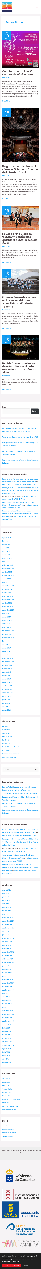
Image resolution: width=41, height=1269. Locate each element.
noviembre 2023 (8, 599)
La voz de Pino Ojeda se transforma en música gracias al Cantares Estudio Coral (19, 238)
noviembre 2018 (8, 662)
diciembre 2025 (7, 565)
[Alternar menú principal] (36, 7)
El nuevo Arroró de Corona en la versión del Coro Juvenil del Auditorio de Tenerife (19, 302)
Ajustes (26, 1265)
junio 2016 (6, 699)
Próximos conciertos (9, 757)
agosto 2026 (6, 537)
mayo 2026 (6, 548)
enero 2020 (6, 624)
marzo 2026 (6, 555)
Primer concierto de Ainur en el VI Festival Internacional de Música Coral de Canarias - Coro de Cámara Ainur (20, 513)
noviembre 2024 (8, 586)
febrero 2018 (7, 682)
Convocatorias (7, 736)
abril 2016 (6, 706)
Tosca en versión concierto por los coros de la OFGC (20, 437)
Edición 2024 (6, 740)
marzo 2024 (6, 593)
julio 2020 (5, 613)
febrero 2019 (7, 651)
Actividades (6, 726)
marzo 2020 (6, 617)
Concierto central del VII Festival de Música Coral (19, 484)
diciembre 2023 (7, 596)
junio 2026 (6, 544)
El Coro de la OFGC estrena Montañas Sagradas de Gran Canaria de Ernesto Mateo (20, 490)
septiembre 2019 (8, 637)
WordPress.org (7, 1136)
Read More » (6, 101)
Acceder (5, 1126)
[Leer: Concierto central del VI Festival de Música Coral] (20, 49)
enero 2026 (6, 562)
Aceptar (6, 1265)
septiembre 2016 (8, 693)
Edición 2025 (6, 743)
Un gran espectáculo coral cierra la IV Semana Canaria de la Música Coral (20, 169)
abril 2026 (6, 551)
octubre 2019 (7, 634)
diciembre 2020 (7, 606)
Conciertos (6, 77)
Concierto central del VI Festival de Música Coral (18, 73)
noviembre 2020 (8, 610)
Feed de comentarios (9, 1133)
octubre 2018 (7, 665)
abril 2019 (6, 644)
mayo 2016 (6, 703)
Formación (5, 750)
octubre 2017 (7, 686)
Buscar (4, 407)
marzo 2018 (6, 679)
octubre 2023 (7, 603)
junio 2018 (6, 675)
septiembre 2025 (8, 575)
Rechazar (16, 1265)
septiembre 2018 (8, 668)
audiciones (6, 730)
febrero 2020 (7, 620)
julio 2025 (5, 582)
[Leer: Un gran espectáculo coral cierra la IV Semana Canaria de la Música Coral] (20, 135)
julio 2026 (5, 541)
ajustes (17, 1261)
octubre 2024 (7, 589)
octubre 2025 (7, 572)
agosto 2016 (6, 696)
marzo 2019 (6, 648)
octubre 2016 (7, 689)
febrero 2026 (7, 558)
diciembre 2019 (7, 627)
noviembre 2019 (8, 631)
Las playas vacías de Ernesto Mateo (14, 488)
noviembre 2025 (8, 568)
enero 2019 (6, 655)
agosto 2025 (6, 579)
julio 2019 (5, 641)
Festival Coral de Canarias (11, 747)
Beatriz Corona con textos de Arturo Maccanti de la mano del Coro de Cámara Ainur (19, 368)
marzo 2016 (6, 710)
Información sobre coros (10, 754)
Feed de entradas (8, 1129)
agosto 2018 (6, 672)
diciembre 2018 (7, 658)
